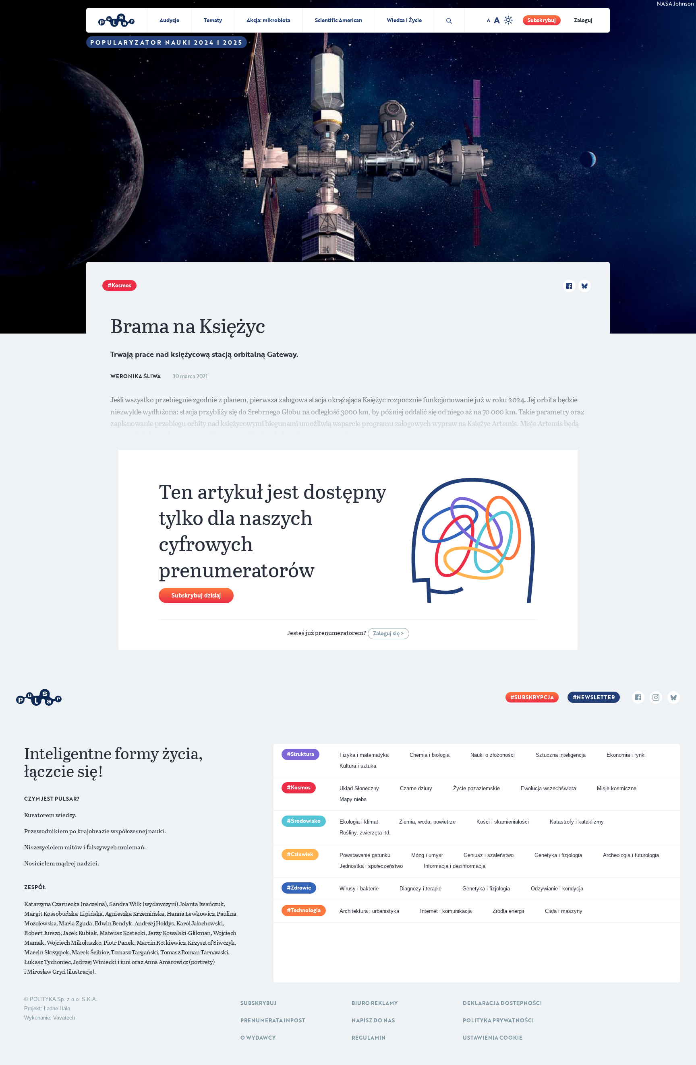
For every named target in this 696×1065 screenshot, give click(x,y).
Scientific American (338, 20)
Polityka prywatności (498, 1020)
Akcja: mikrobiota (268, 20)
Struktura (302, 754)
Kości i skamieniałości (502, 822)
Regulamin (368, 1038)
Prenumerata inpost (272, 1020)
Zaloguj (583, 20)
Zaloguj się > (388, 633)
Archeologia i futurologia (631, 855)
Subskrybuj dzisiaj (196, 595)
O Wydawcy (258, 1038)
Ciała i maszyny (563, 911)
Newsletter (596, 697)
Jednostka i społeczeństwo (371, 866)
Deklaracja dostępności (502, 1003)
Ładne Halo (57, 1008)
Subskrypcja (534, 697)
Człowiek (302, 854)
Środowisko (306, 821)
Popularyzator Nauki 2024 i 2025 (166, 42)
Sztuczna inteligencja (561, 755)
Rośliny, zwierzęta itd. (365, 833)
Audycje (169, 20)
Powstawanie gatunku (365, 855)
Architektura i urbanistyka (369, 911)
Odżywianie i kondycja (557, 889)
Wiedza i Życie (404, 20)
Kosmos (121, 285)
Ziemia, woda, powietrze (427, 822)
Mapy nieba (353, 799)
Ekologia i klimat (359, 822)
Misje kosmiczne (616, 788)
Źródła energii (508, 911)
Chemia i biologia (430, 755)
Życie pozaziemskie (476, 788)
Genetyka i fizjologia (558, 855)
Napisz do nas (373, 1020)
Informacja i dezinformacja (454, 866)
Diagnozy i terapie (420, 889)
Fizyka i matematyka (364, 755)
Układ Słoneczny (359, 788)
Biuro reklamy (375, 1003)
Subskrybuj (542, 20)
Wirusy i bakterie (359, 889)
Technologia (306, 910)
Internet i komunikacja (446, 911)
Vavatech (64, 1018)
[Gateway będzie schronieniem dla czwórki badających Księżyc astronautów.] (348, 165)
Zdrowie (301, 888)
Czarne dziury (416, 788)
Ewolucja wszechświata (548, 788)
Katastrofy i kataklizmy (577, 822)
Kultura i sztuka (358, 766)
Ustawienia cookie (492, 1038)
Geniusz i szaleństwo (489, 855)
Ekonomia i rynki (626, 755)
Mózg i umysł (427, 855)
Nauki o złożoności (492, 755)
